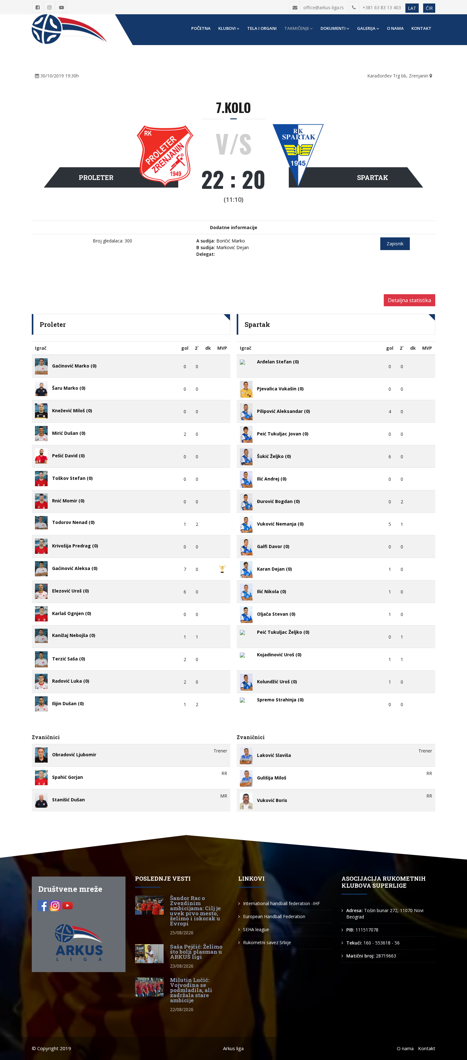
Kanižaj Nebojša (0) (73, 635)
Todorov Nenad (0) (73, 522)
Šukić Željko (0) (274, 457)
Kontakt (421, 28)
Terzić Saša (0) (68, 659)
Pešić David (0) (68, 456)
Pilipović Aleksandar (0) (283, 411)
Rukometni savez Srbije (267, 942)
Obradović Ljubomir (74, 755)
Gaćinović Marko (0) (74, 366)
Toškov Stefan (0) (72, 478)
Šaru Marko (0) (68, 388)
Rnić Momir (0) (68, 501)
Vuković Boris (272, 801)
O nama (395, 28)
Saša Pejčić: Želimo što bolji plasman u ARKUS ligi (196, 951)
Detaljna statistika (409, 300)
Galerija (366, 28)
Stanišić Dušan (68, 800)
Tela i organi (262, 28)
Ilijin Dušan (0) (68, 703)
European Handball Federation (274, 916)
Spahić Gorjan (67, 777)
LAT (412, 8)
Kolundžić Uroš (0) (277, 682)
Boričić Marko (220, 241)
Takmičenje (296, 28)
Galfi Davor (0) (273, 547)
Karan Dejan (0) (274, 569)
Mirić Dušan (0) (68, 433)
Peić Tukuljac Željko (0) (283, 632)
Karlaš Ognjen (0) (71, 613)
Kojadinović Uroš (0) (279, 655)
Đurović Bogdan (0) (278, 502)
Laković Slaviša (274, 755)
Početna (201, 28)
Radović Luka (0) (70, 681)
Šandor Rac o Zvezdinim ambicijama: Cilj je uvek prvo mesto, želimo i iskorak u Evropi (195, 910)
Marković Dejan (222, 247)
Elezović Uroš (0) (70, 591)
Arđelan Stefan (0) (278, 362)
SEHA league (256, 929)
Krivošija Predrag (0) (75, 546)
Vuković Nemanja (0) (280, 524)
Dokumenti (333, 28)
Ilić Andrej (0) (272, 479)
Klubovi (227, 28)
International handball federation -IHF (281, 903)
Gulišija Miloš (271, 778)
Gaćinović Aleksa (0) (75, 568)
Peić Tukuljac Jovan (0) (282, 434)
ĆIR (429, 8)
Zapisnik (395, 244)
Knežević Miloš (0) (72, 410)
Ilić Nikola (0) (271, 592)
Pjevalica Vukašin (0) (280, 389)
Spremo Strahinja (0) (280, 700)
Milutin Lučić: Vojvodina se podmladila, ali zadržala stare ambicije (191, 990)
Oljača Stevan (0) (276, 614)
